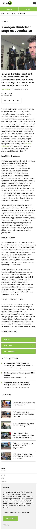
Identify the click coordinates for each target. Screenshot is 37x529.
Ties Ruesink (5, 89)
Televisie (3, 481)
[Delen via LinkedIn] (5, 100)
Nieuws (9, 9)
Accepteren (10, 519)
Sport (13, 13)
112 (8, 13)
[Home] (9, 3)
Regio (28, 9)
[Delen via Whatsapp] (18, 100)
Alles (2, 13)
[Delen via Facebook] (9, 100)
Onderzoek (21, 13)
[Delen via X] (13, 100)
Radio (3, 478)
